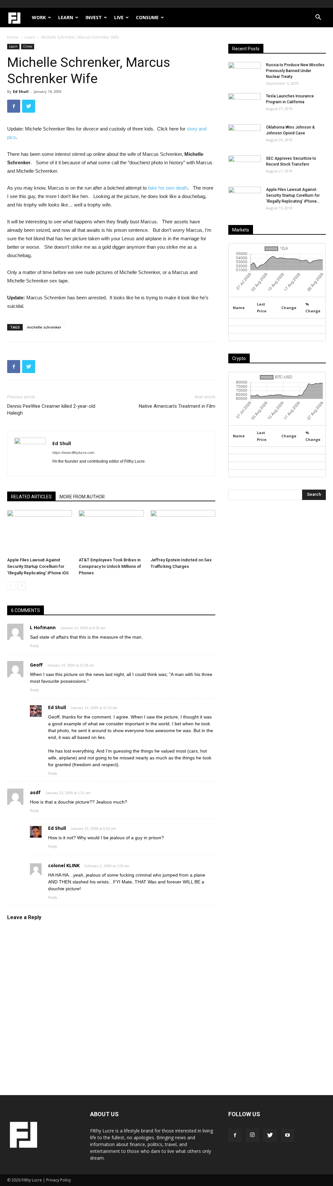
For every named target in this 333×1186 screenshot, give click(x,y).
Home (13, 37)
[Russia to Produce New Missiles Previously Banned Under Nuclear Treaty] (244, 73)
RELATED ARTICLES (31, 496)
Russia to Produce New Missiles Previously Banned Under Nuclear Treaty (295, 71)
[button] (318, 18)
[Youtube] (287, 1135)
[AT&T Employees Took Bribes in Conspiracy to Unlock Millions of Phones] (111, 532)
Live (119, 17)
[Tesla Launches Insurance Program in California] (244, 104)
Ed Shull (21, 91)
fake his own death (168, 188)
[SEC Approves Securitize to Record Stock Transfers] (244, 167)
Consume (147, 17)
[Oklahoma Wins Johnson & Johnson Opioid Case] (244, 135)
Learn (65, 17)
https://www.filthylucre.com (73, 453)
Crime (27, 46)
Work (39, 17)
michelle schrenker (44, 327)
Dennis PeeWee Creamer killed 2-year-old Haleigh (51, 409)
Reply (34, 646)
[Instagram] (252, 1135)
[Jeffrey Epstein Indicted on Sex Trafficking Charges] (183, 532)
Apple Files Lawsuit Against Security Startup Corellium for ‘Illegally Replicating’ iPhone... (293, 195)
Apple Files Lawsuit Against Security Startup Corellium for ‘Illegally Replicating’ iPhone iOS (38, 566)
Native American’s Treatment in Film (177, 406)
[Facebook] (234, 1135)
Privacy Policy (58, 1180)
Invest (94, 17)
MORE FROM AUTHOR (82, 496)
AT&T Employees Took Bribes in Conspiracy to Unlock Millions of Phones (110, 566)
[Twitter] (269, 1135)
